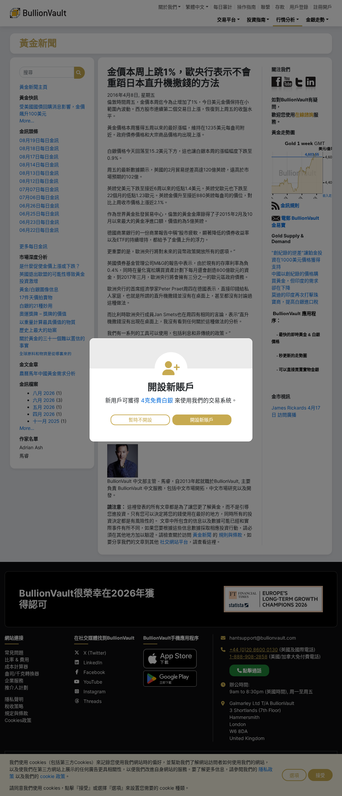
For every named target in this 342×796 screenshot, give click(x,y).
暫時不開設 (140, 420)
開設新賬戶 (201, 420)
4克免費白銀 (157, 400)
